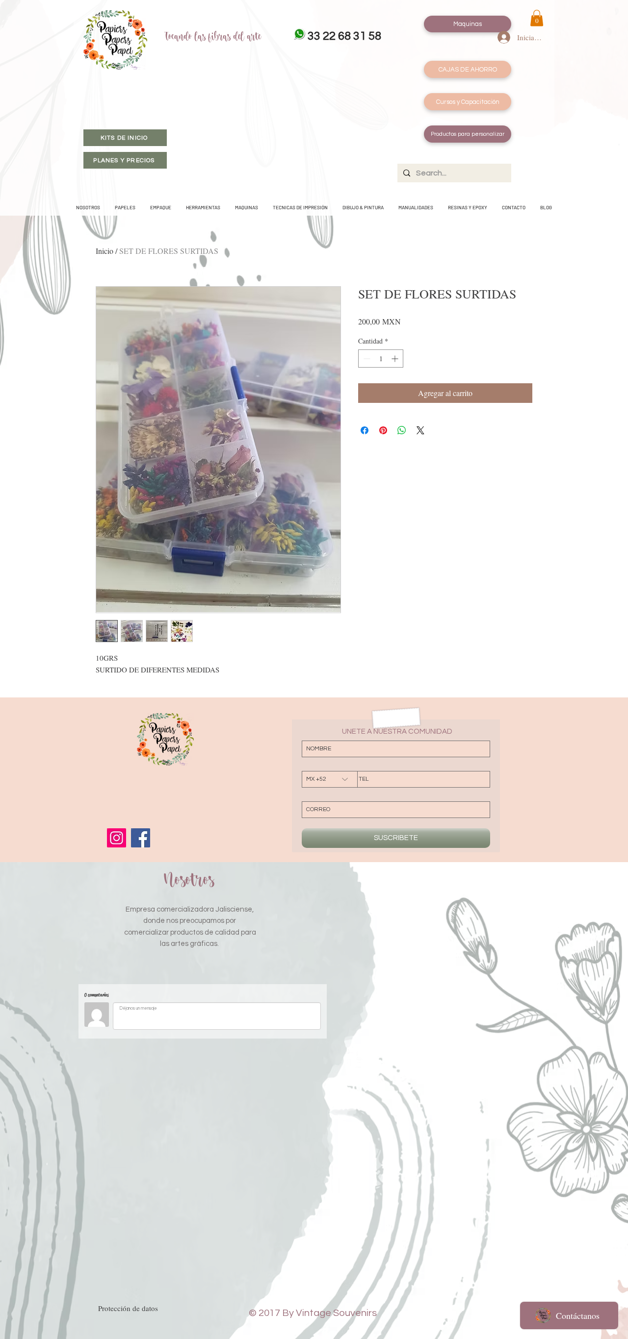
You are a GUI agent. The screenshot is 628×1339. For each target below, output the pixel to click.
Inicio (104, 251)
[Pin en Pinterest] (383, 430)
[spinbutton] (381, 358)
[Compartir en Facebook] (364, 430)
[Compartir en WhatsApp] (402, 430)
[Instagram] (116, 837)
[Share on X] (420, 430)
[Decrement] (366, 358)
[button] (537, 18)
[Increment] (396, 358)
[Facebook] (140, 837)
